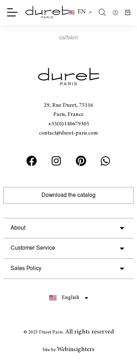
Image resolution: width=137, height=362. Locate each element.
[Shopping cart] (127, 12)
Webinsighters (75, 350)
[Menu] (12, 12)
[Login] (115, 12)
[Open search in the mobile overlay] (102, 12)
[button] (80, 12)
